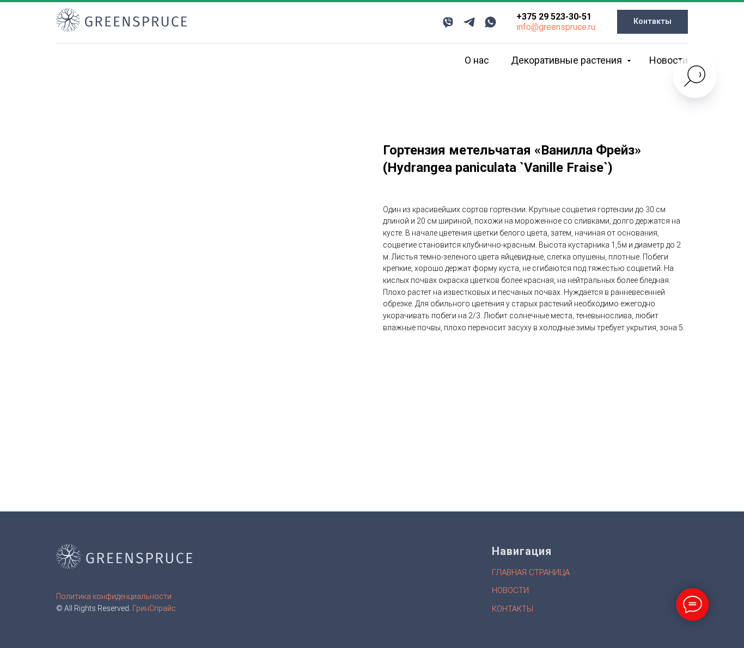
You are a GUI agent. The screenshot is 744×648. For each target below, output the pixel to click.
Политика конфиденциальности (114, 596)
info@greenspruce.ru (555, 27)
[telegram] (469, 22)
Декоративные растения (567, 60)
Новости (668, 60)
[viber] (448, 22)
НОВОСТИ (510, 590)
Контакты (512, 609)
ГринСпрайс (154, 608)
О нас (477, 60)
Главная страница (531, 572)
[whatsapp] (490, 22)
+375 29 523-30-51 (553, 16)
